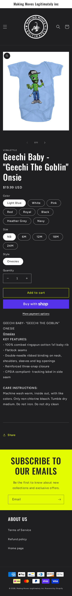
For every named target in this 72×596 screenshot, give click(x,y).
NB (9, 236)
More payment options (36, 313)
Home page (16, 548)
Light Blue (14, 203)
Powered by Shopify (54, 588)
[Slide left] (27, 142)
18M (56, 236)
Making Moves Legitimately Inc (30, 588)
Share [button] (12, 435)
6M (24, 236)
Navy (41, 221)
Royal (27, 212)
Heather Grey (17, 221)
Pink (54, 203)
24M (10, 245)
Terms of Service (19, 530)
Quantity (8, 270)
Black (45, 212)
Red (10, 212)
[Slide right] (44, 142)
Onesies (13, 261)
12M (39, 236)
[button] (5, 26)
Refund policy (17, 539)
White (36, 203)
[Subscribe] (59, 499)
